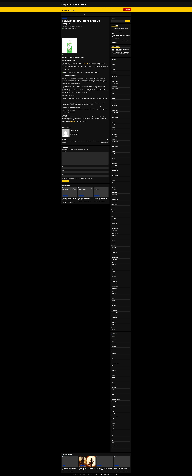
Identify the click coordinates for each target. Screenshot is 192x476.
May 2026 (113, 69)
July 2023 (113, 151)
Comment (64, 151)
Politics (113, 418)
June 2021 (113, 211)
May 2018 (113, 300)
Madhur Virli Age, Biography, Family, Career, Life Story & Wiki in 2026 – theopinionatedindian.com (120, 51)
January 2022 (114, 194)
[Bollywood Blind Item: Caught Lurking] (122, 461)
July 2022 (113, 180)
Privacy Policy (71, 10)
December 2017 (115, 312)
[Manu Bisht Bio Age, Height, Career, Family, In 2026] (104, 461)
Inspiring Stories (115, 401)
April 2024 (113, 129)
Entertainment (70, 8)
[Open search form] (121, 9)
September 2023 (115, 146)
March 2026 (114, 74)
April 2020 (113, 245)
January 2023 (114, 165)
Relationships (114, 421)
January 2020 (114, 252)
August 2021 (114, 206)
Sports (113, 428)
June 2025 (113, 95)
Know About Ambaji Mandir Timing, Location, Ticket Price (84, 199)
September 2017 (115, 319)
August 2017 (114, 322)
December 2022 (115, 168)
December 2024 (115, 110)
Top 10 (84, 8)
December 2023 (115, 139)
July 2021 (113, 209)
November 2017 (115, 315)
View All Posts (74, 134)
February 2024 (114, 134)
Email (63, 170)
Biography (114, 346)
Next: (97, 141)
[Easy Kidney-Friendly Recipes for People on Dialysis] (70, 461)
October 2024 (114, 115)
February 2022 (114, 192)
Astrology (113, 336)
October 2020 (114, 230)
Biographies (78, 8)
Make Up (113, 409)
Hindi (113, 394)
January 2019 (114, 281)
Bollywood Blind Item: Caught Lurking (119, 38)
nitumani (64, 471)
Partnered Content (115, 416)
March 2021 (114, 218)
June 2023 (113, 153)
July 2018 (113, 295)
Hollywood (114, 396)
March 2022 (114, 189)
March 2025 (114, 103)
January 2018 (114, 310)
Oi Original (114, 413)
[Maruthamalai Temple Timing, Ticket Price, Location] (101, 192)
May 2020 (113, 242)
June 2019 (113, 269)
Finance (101, 8)
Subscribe (128, 9)
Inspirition (114, 404)
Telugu (113, 437)
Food (112, 382)
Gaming (113, 384)
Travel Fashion (114, 445)
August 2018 (114, 293)
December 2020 (115, 225)
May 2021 (113, 213)
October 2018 (114, 288)
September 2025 (115, 88)
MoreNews (112, 474)
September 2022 (115, 175)
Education (114, 370)
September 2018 (115, 291)
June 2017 (113, 327)
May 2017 (113, 329)
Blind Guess (114, 351)
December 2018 (115, 283)
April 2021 (113, 216)
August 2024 (114, 119)
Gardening (114, 387)
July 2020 (113, 238)
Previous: (73, 141)
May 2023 (113, 156)
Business (113, 360)
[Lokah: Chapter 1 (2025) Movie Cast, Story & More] (87, 461)
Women (113, 449)
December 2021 (115, 197)
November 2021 (115, 199)
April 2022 (113, 187)
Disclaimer (64, 10)
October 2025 (114, 86)
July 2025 (113, 93)
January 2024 (114, 136)
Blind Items (89, 8)
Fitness (113, 380)
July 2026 (113, 64)
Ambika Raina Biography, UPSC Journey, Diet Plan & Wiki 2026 (120, 54)
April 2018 (113, 303)
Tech (110, 8)
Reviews (113, 423)
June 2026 (113, 67)
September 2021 (115, 204)
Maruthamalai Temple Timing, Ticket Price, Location (100, 199)
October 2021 (114, 201)
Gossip (113, 389)
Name (63, 166)
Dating (113, 367)
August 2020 (114, 235)
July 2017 (113, 324)
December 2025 (115, 81)
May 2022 (113, 185)
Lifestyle (113, 406)
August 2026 (114, 62)
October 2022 (114, 173)
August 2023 (114, 148)
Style (112, 430)
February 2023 (114, 163)
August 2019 (114, 264)
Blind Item (114, 353)
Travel (114, 8)
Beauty (113, 341)
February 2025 (114, 105)
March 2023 (114, 160)
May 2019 (113, 271)
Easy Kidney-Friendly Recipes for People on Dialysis (69, 469)
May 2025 (113, 98)
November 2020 (115, 228)
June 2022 (113, 182)
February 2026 (114, 76)
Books (113, 358)
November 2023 (115, 141)
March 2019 (114, 276)
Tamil (113, 433)
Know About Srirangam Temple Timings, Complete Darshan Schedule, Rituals (69, 200)
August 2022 (114, 177)
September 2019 (115, 262)
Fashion (113, 375)
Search (113, 18)
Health (113, 392)
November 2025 (115, 83)
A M (80, 471)
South (113, 425)
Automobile (114, 339)
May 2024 (113, 127)
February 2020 (114, 250)
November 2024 (115, 112)
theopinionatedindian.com (73, 4)
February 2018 (114, 307)
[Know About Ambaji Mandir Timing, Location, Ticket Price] (85, 192)
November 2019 (115, 257)
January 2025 (114, 107)
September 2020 (115, 233)
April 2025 (113, 100)
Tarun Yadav (65, 26)
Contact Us (63, 8)
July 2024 (113, 122)
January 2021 (114, 223)
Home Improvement (116, 399)
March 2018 (114, 305)
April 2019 (113, 274)
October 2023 (114, 144)
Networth (96, 8)
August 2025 (114, 91)
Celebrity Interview (115, 363)
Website (63, 174)
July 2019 (113, 266)
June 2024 (113, 124)
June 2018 (113, 298)
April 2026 (113, 71)
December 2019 (115, 254)
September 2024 (115, 117)
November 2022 (115, 170)
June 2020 (113, 240)
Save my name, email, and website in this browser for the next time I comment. (78, 178)
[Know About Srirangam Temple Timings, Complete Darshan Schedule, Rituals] (69, 192)
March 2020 (114, 247)
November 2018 (115, 286)
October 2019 (114, 259)
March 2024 (114, 132)
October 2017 (114, 317)
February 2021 (114, 221)
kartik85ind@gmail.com (117, 471)
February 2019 (114, 279)
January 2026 (114, 79)
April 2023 (113, 158)
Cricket (106, 8)
